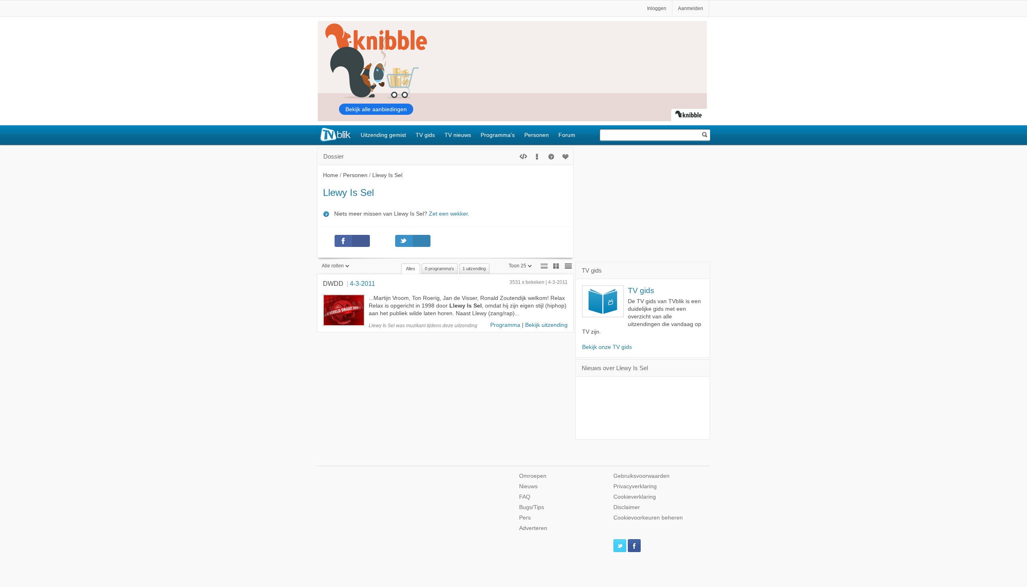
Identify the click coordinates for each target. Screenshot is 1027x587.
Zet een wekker (448, 214)
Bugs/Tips (531, 507)
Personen (536, 135)
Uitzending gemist (383, 135)
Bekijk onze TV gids (607, 347)
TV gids (425, 135)
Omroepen (532, 476)
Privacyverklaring (635, 486)
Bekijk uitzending (546, 325)
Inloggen (656, 8)
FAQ (524, 497)
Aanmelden (690, 8)
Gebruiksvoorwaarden (641, 476)
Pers (525, 518)
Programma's (498, 135)
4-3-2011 (362, 283)
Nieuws (528, 486)
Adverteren (533, 528)
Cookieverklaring (634, 497)
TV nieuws (457, 135)
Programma (505, 325)
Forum (566, 135)
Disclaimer (626, 507)
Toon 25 (517, 266)
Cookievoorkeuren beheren (648, 518)
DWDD (333, 283)
